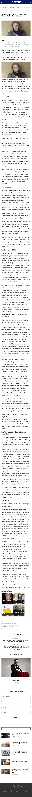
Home (2, 7)
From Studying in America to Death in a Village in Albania (20, 743)
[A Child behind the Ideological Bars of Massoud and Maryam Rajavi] (5, 771)
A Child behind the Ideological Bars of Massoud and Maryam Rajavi (20, 771)
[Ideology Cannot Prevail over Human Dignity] (16, 667)
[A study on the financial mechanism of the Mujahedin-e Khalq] (5, 762)
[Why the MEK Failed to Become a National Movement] (5, 735)
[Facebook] (11, 786)
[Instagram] (18, 786)
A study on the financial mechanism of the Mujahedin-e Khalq (20, 761)
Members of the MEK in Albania (15, 621)
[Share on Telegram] (17, 634)
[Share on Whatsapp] (15, 634)
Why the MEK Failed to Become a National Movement (21, 734)
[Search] (30, 2)
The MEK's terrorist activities (9, 623)
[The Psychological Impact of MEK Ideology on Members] (5, 753)
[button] (2, 671)
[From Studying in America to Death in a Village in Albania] (5, 744)
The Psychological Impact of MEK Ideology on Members (20, 751)
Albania (6, 7)
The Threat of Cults (6, 629)
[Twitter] (14, 786)
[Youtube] (21, 786)
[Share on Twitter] (12, 634)
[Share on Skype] (18, 634)
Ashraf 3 (4, 621)
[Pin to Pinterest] (14, 634)
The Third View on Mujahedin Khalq (10, 626)
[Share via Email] (20, 634)
